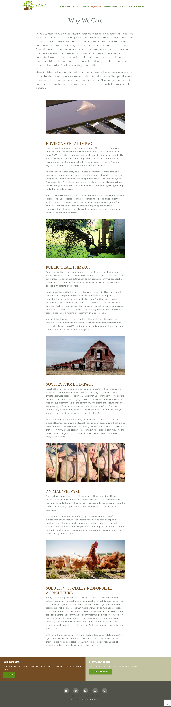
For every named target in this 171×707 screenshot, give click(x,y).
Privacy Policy (85, 696)
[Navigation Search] (146, 5)
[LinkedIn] (85, 690)
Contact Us (74, 696)
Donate (9, 674)
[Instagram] (104, 690)
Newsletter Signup (100, 671)
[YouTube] (95, 690)
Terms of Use (96, 696)
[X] (76, 690)
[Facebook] (66, 690)
